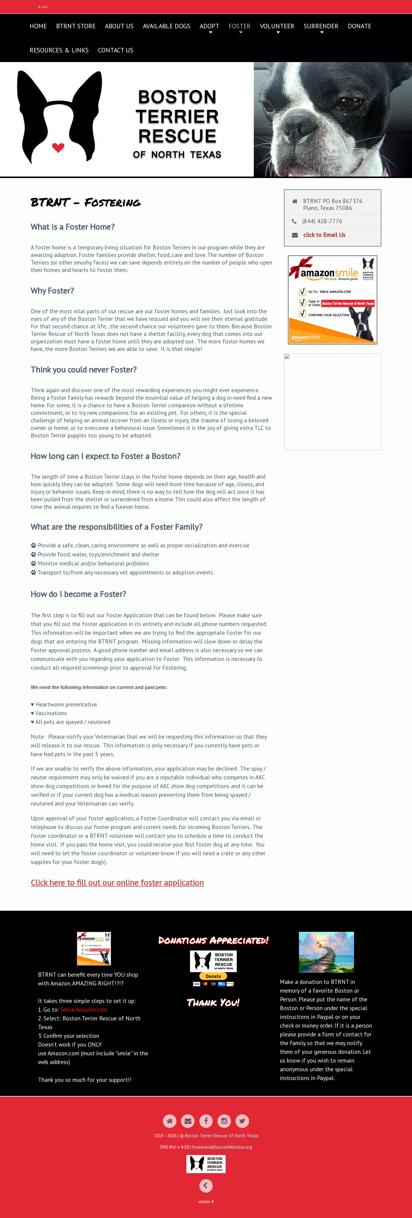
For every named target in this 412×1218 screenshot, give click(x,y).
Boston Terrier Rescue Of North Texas (221, 1135)
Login (44, 7)
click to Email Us (324, 234)
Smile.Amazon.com (84, 1009)
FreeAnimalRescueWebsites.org (222, 1147)
